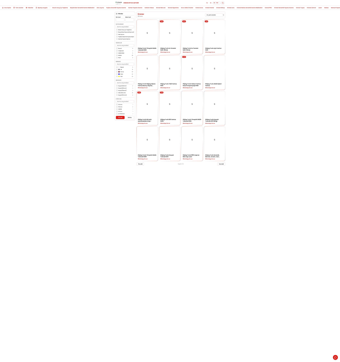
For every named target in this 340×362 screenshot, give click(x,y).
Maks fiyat (128, 17)
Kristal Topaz (300, 8)
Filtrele (120, 117)
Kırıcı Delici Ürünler (187, 8)
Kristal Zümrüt (311, 8)
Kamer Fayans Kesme (135, 8)
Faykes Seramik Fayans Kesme (116, 8)
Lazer (320, 8)
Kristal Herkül (209, 8)
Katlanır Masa (149, 8)
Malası (326, 8)
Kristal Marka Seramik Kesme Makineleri (249, 8)
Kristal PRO (268, 8)
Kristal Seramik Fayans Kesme (284, 8)
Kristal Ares (199, 8)
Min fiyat (118, 17)
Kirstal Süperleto (173, 8)
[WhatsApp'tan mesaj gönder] (335, 357)
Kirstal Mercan (160, 8)
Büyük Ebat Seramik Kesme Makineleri (82, 8)
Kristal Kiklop (220, 8)
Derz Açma (100, 8)
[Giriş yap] (210, 2)
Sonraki (221, 164)
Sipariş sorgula (42, 8)
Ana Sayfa (7, 8)
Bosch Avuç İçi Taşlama (60, 8)
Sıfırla (129, 117)
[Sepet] (207, 2)
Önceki (140, 164)
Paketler (30, 8)
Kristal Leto (230, 8)
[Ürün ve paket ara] (223, 3)
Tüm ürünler (19, 8)
